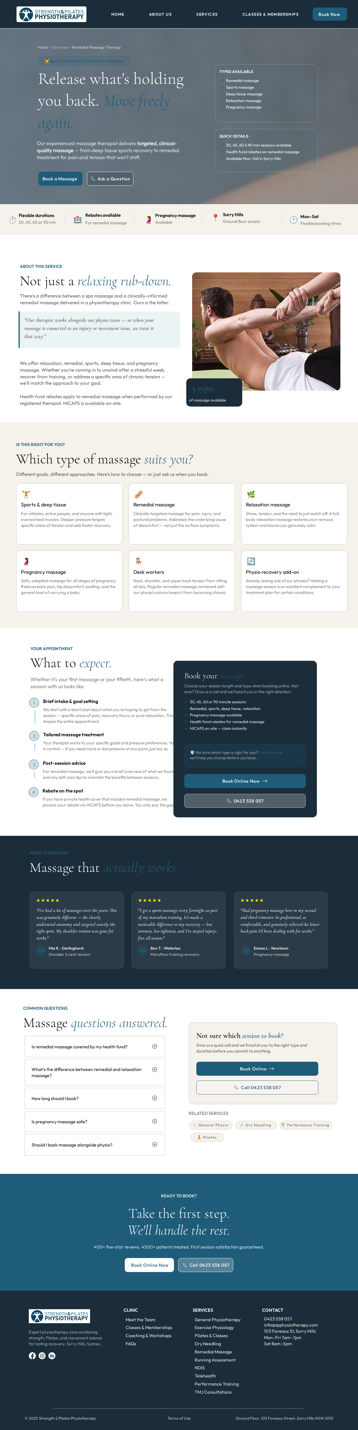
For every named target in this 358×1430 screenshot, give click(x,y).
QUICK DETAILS (233, 136)
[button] (160, 14)
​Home (43, 47)
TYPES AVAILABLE (236, 71)
